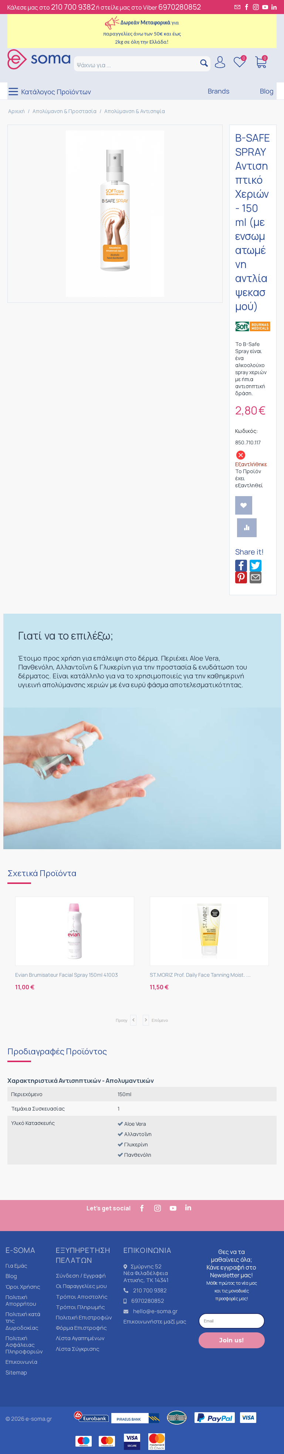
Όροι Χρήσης (23, 1287)
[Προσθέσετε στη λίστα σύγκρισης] (247, 527)
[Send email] (255, 576)
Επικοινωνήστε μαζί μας (155, 1321)
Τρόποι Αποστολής (82, 1297)
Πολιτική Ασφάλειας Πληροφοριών (24, 1344)
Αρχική (16, 111)
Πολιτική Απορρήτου (21, 1300)
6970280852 (179, 7)
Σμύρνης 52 (146, 1266)
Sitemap (16, 1372)
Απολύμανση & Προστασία (65, 111)
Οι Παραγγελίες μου (81, 1286)
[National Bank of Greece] (177, 1426)
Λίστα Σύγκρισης (77, 1349)
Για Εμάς (16, 1266)
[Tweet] (255, 565)
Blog (11, 1276)
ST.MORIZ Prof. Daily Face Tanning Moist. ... (200, 975)
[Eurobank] (91, 1426)
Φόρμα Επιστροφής (81, 1328)
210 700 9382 (73, 7)
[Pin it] (241, 576)
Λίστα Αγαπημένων (80, 1338)
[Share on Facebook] (241, 565)
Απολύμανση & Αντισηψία (134, 111)
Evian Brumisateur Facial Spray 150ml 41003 (66, 975)
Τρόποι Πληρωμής (80, 1307)
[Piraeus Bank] (137, 1426)
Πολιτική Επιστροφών (84, 1317)
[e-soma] (38, 58)
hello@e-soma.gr (155, 1311)
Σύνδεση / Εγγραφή (81, 1276)
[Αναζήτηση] (203, 63)
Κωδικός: (246, 430)
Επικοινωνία (21, 1362)
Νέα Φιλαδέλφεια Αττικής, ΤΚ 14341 (146, 1276)
